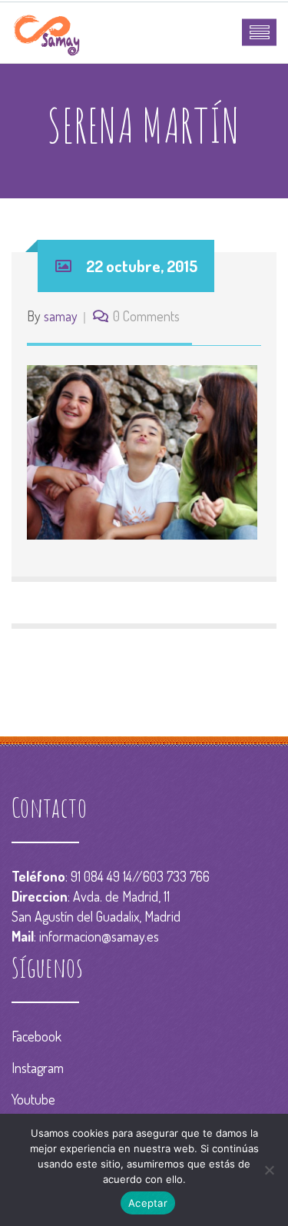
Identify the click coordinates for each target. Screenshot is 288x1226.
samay (61, 315)
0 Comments (146, 315)
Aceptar (147, 1203)
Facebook (36, 1036)
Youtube (33, 1099)
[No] (268, 1170)
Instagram (38, 1067)
